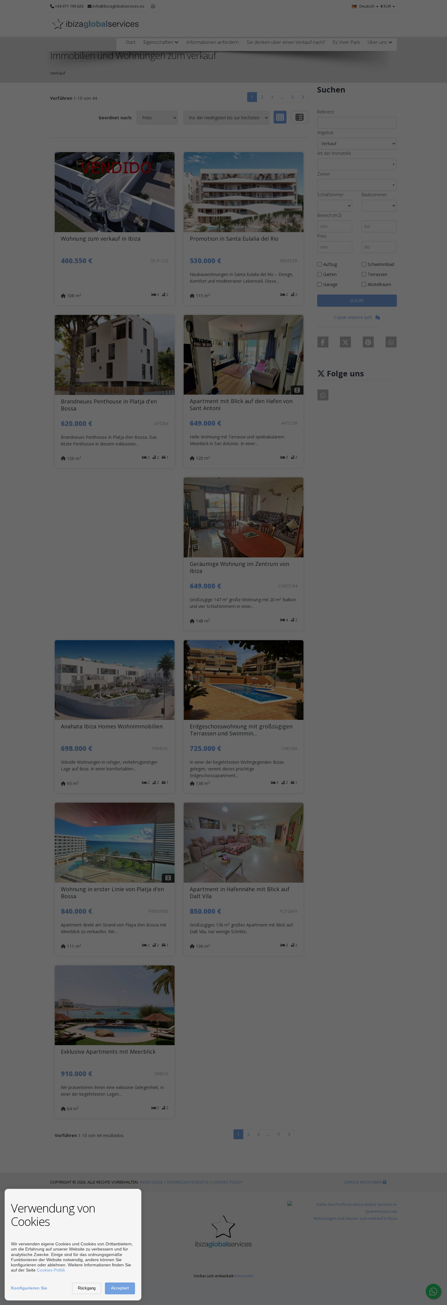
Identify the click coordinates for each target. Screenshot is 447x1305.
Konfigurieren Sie (29, 1288)
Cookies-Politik (51, 1270)
